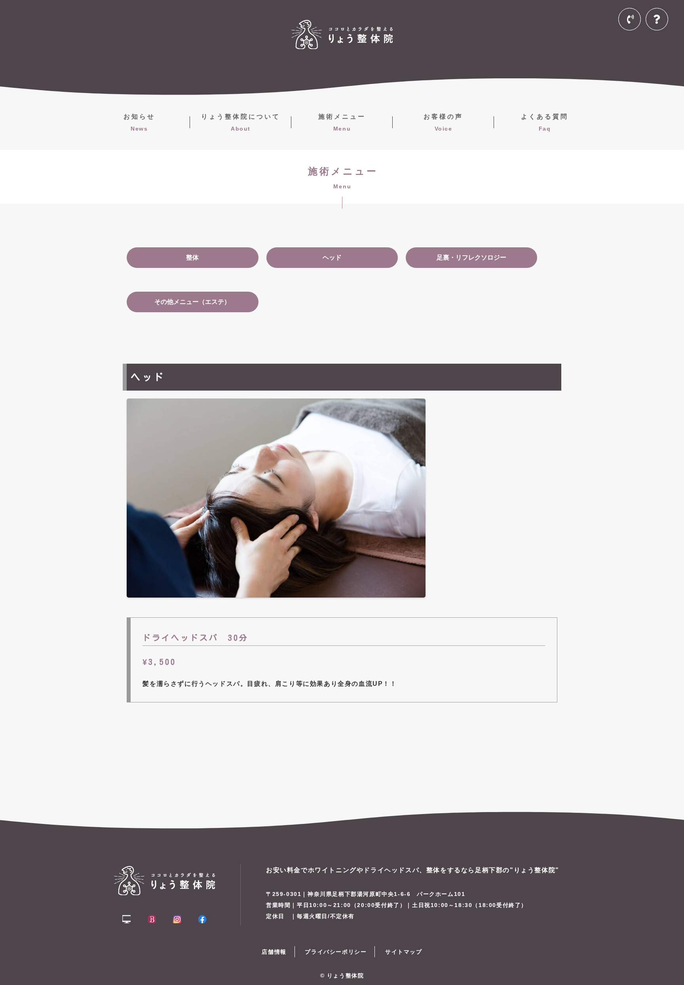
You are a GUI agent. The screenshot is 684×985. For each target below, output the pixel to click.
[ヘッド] (276, 591)
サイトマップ (403, 952)
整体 (192, 257)
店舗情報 (274, 952)
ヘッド (332, 257)
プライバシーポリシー (336, 952)
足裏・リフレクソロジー (471, 257)
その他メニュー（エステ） (192, 301)
